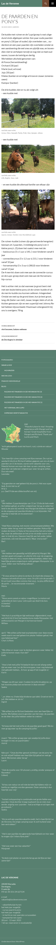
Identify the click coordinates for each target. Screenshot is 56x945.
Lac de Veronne (10, 3)
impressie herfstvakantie (16, 413)
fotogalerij (7, 360)
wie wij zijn (6, 376)
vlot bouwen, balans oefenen (14, 327)
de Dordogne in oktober (12, 338)
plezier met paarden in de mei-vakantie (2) (23, 397)
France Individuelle (10, 381)
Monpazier (9, 370)
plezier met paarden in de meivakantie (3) (23, 392)
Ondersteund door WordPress (12, 941)
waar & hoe (6, 365)
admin (16, 27)
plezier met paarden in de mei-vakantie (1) (23, 402)
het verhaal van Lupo (14, 408)
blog (3, 386)
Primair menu (52, 3)
